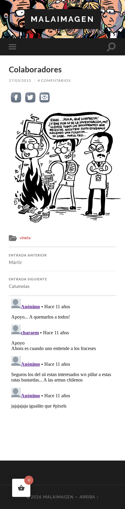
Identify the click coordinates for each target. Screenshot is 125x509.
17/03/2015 (20, 80)
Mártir (28, 259)
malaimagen (63, 19)
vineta (25, 237)
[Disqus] (62, 372)
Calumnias (28, 283)
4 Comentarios (54, 80)
